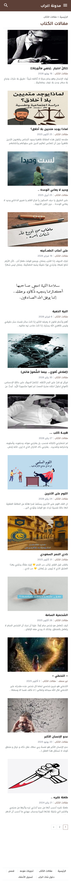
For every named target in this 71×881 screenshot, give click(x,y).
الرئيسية (62, 871)
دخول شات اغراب (46, 877)
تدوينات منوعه (26, 871)
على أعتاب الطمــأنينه (54, 250)
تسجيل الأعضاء (25, 877)
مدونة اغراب (51, 5)
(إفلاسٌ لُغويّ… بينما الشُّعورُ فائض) (44, 372)
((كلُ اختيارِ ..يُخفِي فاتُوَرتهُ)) (49, 68)
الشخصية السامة (56, 615)
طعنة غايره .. (59, 797)
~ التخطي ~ (60, 675)
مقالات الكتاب (61, 73)
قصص (11, 871)
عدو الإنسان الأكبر (56, 736)
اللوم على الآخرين (56, 493)
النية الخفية (60, 311)
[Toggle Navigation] (66, 6)
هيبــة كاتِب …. (58, 432)
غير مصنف (63, 681)
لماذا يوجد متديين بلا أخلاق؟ (49, 129)
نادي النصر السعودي (54, 554)
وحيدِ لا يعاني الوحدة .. (53, 189)
